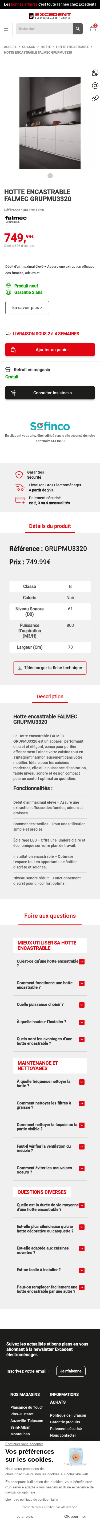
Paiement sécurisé (66, 1429)
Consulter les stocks (52, 392)
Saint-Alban (20, 1427)
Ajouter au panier (52, 349)
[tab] (50, 526)
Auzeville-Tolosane (26, 1421)
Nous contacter (63, 1435)
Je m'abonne (71, 1371)
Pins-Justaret (22, 1414)
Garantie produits (65, 1422)
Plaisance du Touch (26, 1407)
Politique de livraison (68, 1415)
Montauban (20, 1434)
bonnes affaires (24, 4)
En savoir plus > (27, 307)
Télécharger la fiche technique (53, 667)
